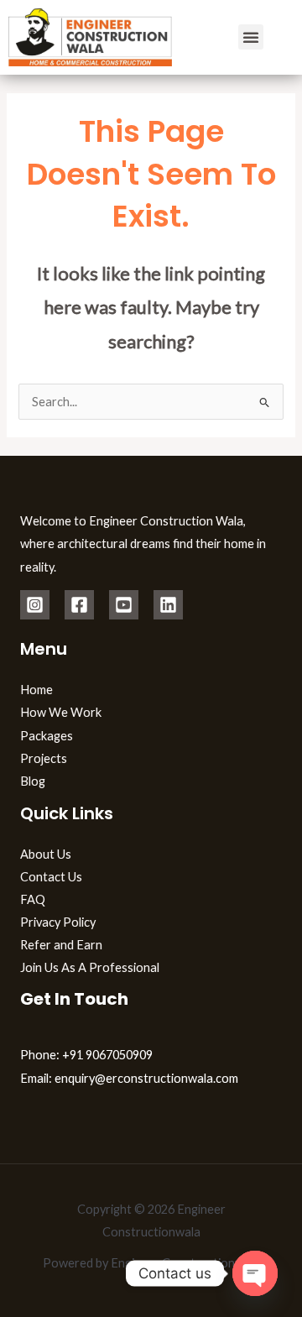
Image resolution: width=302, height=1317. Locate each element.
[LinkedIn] (168, 604)
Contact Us (51, 877)
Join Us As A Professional (89, 967)
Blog (32, 781)
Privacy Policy (58, 922)
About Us (45, 854)
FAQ (32, 899)
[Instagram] (34, 604)
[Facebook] (79, 604)
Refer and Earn (61, 945)
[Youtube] (123, 604)
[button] (250, 37)
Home (36, 689)
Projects (43, 758)
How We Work (61, 712)
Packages (46, 736)
